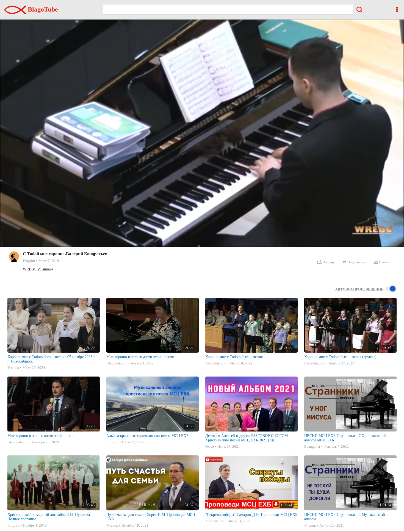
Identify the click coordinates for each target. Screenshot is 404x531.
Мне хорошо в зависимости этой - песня (140, 357)
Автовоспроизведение (359, 289)
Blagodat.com (116, 363)
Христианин (214, 521)
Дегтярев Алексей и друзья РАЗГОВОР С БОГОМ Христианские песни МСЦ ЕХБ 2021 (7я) (246, 438)
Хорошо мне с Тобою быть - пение (234, 357)
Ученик (13, 368)
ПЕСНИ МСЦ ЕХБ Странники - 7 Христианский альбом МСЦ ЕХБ (345, 438)
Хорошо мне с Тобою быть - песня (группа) (340, 357)
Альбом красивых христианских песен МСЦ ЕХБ (147, 436)
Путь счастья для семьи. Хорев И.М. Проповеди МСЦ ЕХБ (150, 517)
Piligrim (29, 261)
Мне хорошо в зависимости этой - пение (41, 436)
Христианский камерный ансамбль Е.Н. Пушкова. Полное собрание (49, 517)
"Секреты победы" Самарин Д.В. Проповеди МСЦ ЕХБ (251, 515)
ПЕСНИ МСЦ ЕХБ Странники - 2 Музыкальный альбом (344, 517)
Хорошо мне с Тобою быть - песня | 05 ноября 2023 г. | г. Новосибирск (52, 359)
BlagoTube (42, 9)
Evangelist (312, 446)
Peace (209, 446)
